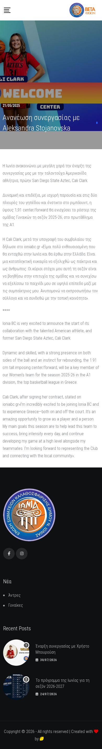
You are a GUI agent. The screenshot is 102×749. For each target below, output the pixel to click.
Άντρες (14, 595)
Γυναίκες (15, 605)
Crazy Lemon (55, 738)
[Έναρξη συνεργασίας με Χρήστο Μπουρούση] (16, 652)
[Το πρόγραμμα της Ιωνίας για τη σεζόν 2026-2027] (16, 687)
